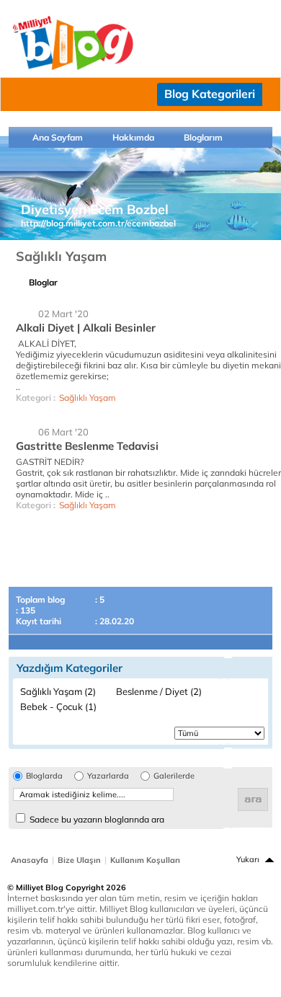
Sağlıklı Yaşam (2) (58, 691)
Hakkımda (133, 137)
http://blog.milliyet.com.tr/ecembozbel (98, 223)
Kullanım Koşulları (145, 860)
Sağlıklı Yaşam (87, 397)
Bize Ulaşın (79, 860)
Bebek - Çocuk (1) (58, 706)
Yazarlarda (108, 776)
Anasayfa (29, 860)
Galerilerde (174, 776)
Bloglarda (44, 776)
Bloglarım (203, 137)
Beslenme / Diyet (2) (159, 691)
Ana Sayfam (57, 137)
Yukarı (247, 859)
